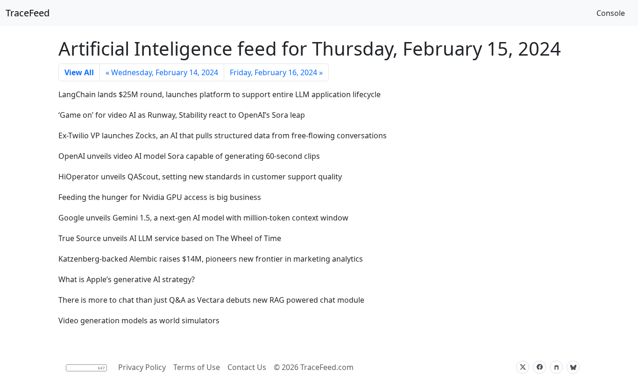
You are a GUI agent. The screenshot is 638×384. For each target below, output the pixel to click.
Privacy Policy (142, 367)
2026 (290, 367)
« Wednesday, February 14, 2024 (162, 72)
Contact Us (246, 367)
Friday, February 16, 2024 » (276, 72)
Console (610, 13)
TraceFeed (28, 13)
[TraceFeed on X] (522, 367)
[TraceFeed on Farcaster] (556, 367)
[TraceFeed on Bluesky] (573, 367)
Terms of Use (196, 367)
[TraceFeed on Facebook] (539, 367)
